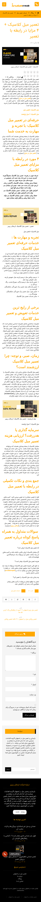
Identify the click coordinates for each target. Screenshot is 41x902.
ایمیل (33, 684)
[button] (5, 854)
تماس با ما (19, 881)
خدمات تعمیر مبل (15, 591)
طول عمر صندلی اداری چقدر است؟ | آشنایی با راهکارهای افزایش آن (20, 837)
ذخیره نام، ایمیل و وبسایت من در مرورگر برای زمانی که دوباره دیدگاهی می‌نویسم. (21, 708)
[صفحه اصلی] (38, 13)
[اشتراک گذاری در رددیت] (23, 599)
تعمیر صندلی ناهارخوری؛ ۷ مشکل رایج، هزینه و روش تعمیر (20, 858)
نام (34, 674)
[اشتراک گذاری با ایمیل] (6, 599)
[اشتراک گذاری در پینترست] (29, 599)
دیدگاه (33, 653)
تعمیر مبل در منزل (25, 98)
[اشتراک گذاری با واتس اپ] (11, 599)
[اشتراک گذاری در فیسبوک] (35, 599)
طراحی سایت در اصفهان (31, 888)
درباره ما (19, 876)
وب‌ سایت (32, 695)
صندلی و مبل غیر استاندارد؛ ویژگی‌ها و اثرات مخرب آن (19, 827)
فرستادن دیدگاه (29, 715)
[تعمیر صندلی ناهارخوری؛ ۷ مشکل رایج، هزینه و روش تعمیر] (20, 849)
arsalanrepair (10, 570)
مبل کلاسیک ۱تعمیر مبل (31, 110)
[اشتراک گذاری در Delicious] (17, 599)
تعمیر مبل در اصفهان (19, 874)
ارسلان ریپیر (15, 525)
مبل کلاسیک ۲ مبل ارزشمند (30, 114)
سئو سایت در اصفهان (18, 888)
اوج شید (5, 888)
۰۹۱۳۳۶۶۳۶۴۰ (20, 891)
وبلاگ (20, 879)
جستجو (8, 769)
